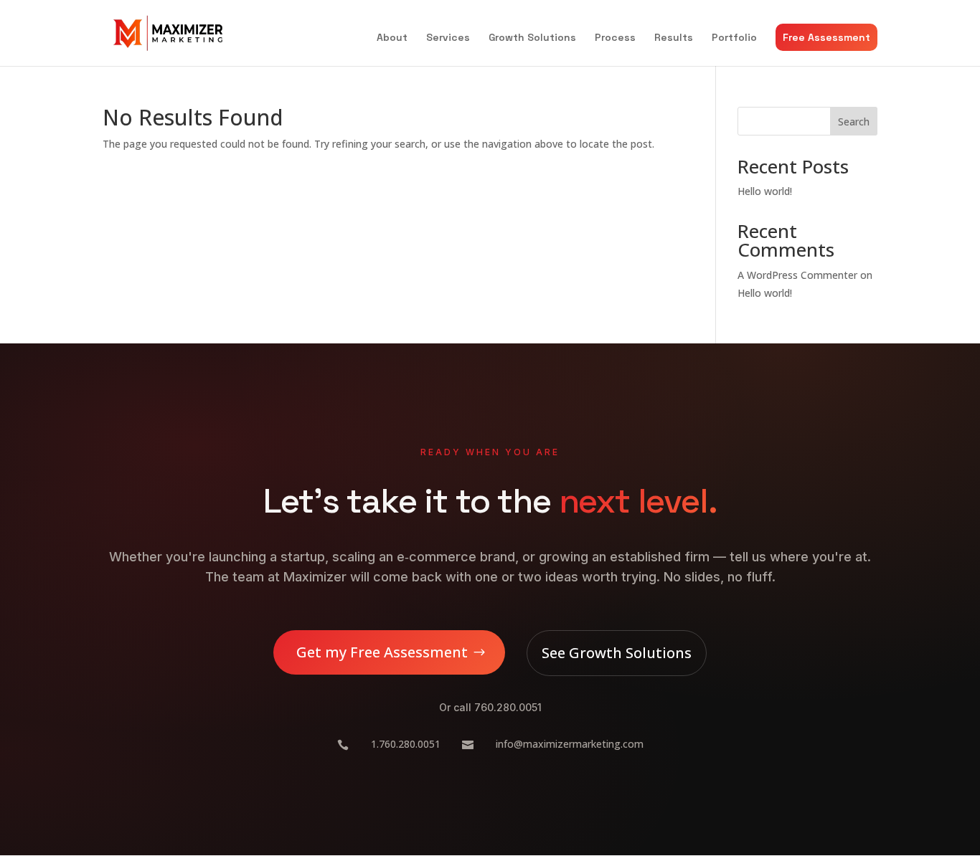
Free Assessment (826, 37)
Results (673, 38)
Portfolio (734, 38)
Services (448, 38)
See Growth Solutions (617, 652)
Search (854, 121)
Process (615, 38)
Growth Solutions (532, 38)
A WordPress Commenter (797, 275)
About (392, 38)
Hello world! (765, 191)
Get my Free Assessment (382, 652)
